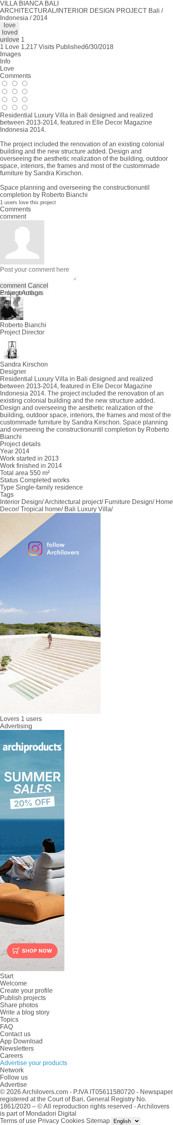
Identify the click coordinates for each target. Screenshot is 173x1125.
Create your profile (26, 990)
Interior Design (21, 501)
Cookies (72, 1120)
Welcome (13, 983)
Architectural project (73, 501)
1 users (31, 718)
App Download (21, 1041)
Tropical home (41, 509)
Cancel (38, 285)
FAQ (6, 1026)
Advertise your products (33, 1062)
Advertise (13, 1084)
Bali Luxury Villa (87, 509)
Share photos (19, 1005)
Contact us (15, 1034)
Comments (15, 75)
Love (7, 68)
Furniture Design (128, 501)
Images (10, 54)
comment (13, 285)
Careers (11, 1055)
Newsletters (17, 1048)
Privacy (48, 1120)
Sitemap (98, 1120)
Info (5, 61)
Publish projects (23, 997)
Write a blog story (24, 1012)
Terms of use (18, 1120)
